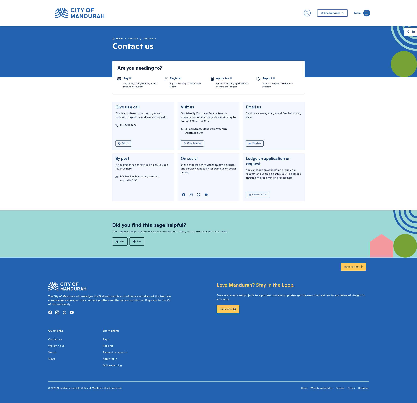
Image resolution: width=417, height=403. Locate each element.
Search (52, 352)
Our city (133, 38)
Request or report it (115, 352)
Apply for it (110, 359)
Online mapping (112, 365)
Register (108, 346)
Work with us (56, 346)
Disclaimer (363, 388)
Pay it (106, 339)
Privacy (351, 388)
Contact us (55, 339)
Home (119, 38)
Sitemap (340, 388)
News (51, 359)
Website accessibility (321, 388)
